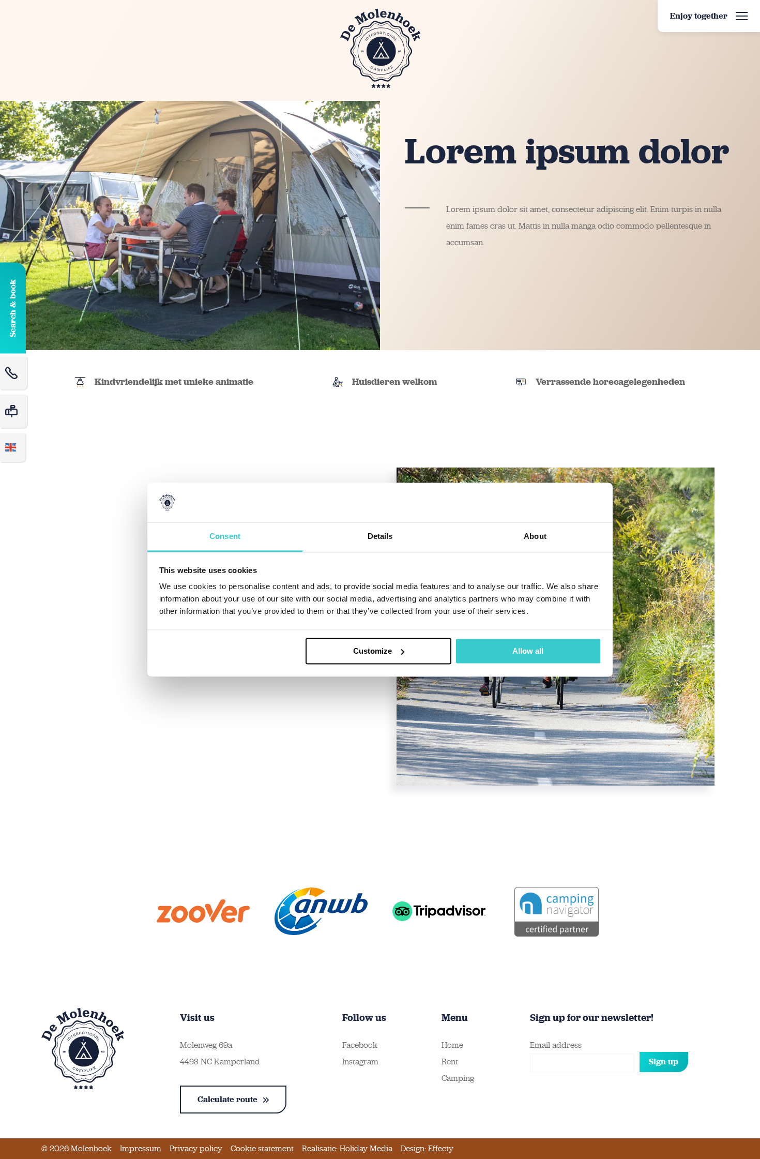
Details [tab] (380, 536)
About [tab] (535, 536)
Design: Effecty (427, 1148)
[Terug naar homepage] (380, 48)
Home (452, 1045)
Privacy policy (196, 1148)
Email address (556, 1045)
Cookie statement (262, 1148)
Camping (458, 1078)
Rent (450, 1061)
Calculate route (227, 1099)
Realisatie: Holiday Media (347, 1148)
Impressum (140, 1148)
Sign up (663, 1061)
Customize (372, 650)
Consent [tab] (224, 536)
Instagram (360, 1061)
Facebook (359, 1045)
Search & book (12, 308)
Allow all (527, 650)
